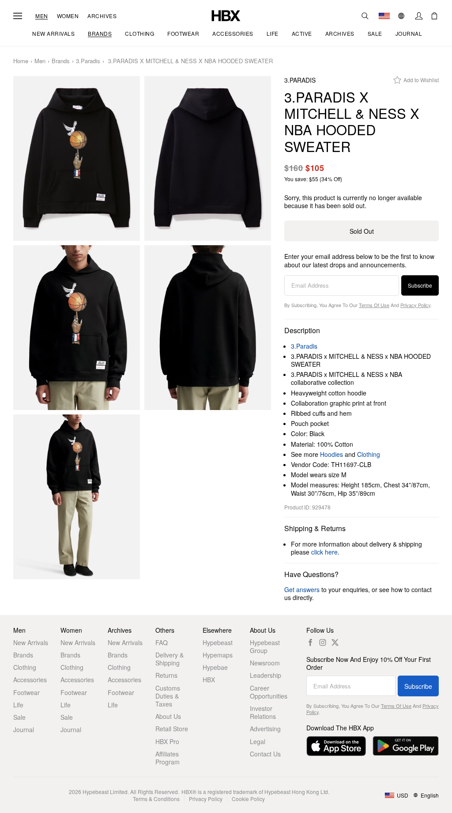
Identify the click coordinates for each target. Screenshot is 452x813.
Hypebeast (218, 642)
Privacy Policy (415, 304)
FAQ (161, 642)
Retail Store (171, 729)
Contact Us (265, 754)
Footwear (26, 692)
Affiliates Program (167, 758)
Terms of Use (374, 304)
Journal (23, 729)
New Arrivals (30, 642)
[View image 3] (76, 327)
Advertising (265, 729)
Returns (166, 675)
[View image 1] (76, 158)
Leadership (265, 675)
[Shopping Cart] (434, 15)
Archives (102, 16)
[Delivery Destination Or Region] (384, 15)
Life (18, 705)
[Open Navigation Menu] (17, 15)
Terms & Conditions (156, 798)
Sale (19, 717)
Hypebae (215, 667)
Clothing (368, 454)
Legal (257, 741)
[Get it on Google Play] (406, 746)
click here (324, 551)
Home (20, 61)
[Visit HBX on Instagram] (323, 642)
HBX (209, 680)
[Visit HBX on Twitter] (335, 642)
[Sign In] (418, 15)
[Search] (365, 15)
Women (68, 16)
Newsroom (265, 663)
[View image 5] (76, 496)
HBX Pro (167, 741)
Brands (61, 61)
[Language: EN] (402, 15)
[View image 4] (207, 327)
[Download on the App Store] (336, 746)
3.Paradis (88, 61)
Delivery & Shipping (169, 659)
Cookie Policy (248, 798)
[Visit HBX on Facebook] (310, 642)
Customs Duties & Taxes (167, 696)
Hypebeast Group (265, 646)
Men (41, 16)
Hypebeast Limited (105, 791)
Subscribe (420, 285)
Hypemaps (218, 655)
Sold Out (362, 231)
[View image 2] (207, 158)
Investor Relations (263, 712)
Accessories (30, 680)
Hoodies (331, 454)
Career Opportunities (268, 692)
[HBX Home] (226, 15)
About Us (168, 716)
